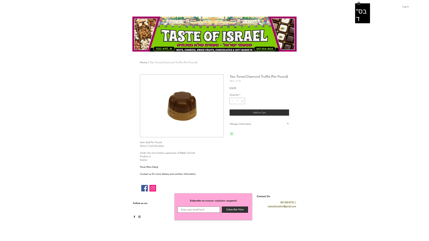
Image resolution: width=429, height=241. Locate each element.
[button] (358, 3)
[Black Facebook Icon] (134, 216)
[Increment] (242, 101)
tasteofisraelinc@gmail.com (282, 206)
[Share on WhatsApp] (232, 134)
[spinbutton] (237, 101)
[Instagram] (152, 188)
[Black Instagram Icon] (139, 216)
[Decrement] (232, 101)
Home (143, 62)
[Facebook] (144, 188)
